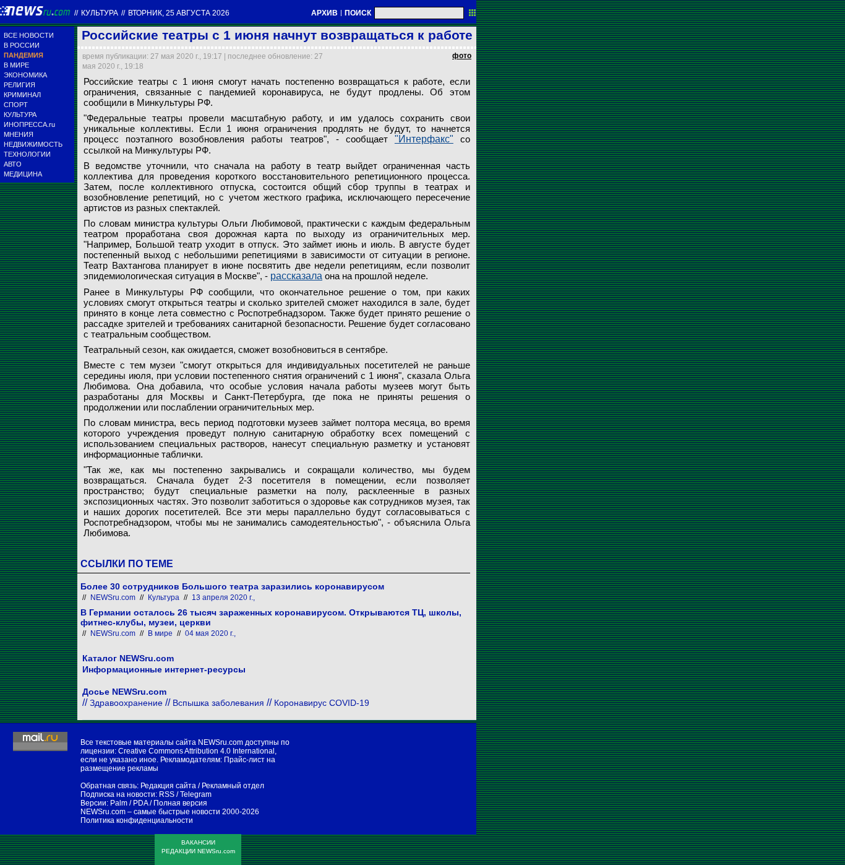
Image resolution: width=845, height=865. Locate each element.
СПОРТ (16, 104)
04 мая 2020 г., (210, 633)
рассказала (296, 276)
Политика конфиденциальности (136, 820)
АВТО (13, 164)
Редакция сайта (168, 785)
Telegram (196, 794)
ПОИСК (358, 13)
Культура (99, 13)
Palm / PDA (129, 803)
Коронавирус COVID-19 (321, 703)
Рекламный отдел (233, 785)
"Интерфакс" (424, 139)
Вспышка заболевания (218, 703)
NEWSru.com (112, 597)
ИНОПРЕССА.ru (29, 124)
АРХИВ (324, 13)
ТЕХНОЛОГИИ (27, 154)
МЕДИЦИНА (23, 174)
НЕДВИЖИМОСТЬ (33, 144)
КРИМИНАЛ (22, 94)
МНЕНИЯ (18, 134)
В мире (160, 633)
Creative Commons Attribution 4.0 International (196, 751)
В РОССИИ (22, 45)
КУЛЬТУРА (20, 114)
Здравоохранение (126, 703)
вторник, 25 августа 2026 (178, 13)
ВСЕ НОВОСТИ (29, 35)
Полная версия (180, 803)
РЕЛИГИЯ (19, 85)
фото (461, 55)
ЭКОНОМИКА (25, 75)
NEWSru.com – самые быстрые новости (150, 811)
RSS (166, 794)
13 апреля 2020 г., (223, 597)
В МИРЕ (16, 65)
